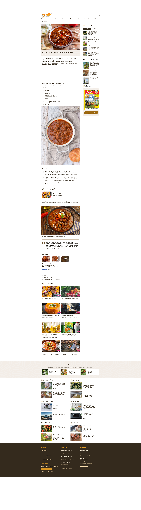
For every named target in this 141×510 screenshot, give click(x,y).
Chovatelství (73, 18)
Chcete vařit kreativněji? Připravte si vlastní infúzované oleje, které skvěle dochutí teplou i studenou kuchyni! (50, 336)
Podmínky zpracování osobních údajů (47, 452)
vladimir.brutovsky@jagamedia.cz (87, 463)
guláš (45, 277)
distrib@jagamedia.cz (65, 464)
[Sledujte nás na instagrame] (99, 15)
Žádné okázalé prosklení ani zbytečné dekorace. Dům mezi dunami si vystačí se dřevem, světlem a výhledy (94, 72)
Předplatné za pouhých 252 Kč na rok (91, 113)
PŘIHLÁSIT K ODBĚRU (46, 469)
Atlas (95, 18)
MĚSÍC (95, 28)
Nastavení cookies (44, 450)
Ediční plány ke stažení (84, 466)
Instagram (50, 459)
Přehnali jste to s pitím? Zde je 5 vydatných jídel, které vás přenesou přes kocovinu (70, 317)
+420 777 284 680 (85, 461)
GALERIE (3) (47, 48)
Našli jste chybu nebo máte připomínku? (52, 279)
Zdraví (79, 18)
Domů (42, 21)
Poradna (90, 18)
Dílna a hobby (64, 18)
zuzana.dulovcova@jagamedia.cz (68, 459)
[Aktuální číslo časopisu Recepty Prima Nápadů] (91, 110)
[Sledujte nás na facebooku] (97, 15)
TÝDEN (87, 28)
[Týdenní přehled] (49, 269)
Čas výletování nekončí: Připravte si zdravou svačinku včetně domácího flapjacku (69, 354)
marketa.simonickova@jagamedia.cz (88, 455)
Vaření (84, 18)
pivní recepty (49, 277)
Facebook (45, 459)
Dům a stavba (44, 18)
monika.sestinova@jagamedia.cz (67, 453)
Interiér (52, 18)
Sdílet (45, 269)
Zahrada (57, 18)
